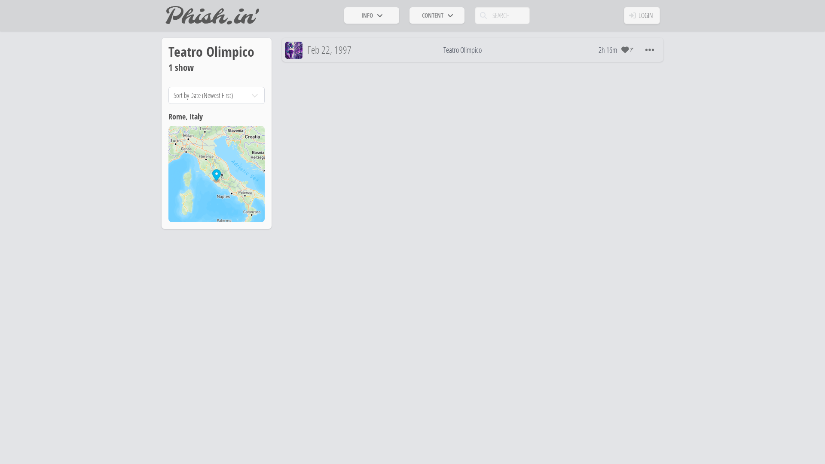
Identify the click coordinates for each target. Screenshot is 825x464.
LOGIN (646, 15)
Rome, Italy (185, 116)
